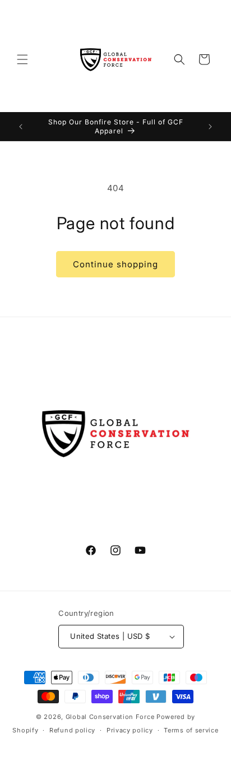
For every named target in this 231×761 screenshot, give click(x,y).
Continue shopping (115, 264)
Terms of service (191, 730)
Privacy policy (130, 730)
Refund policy (72, 730)
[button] (22, 59)
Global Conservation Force (110, 717)
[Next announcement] (210, 126)
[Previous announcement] (20, 126)
